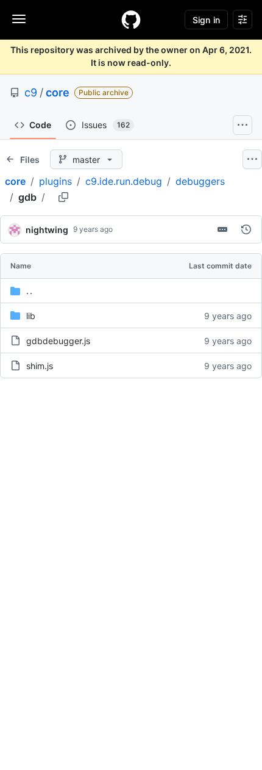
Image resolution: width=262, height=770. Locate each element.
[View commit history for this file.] (246, 229)
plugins (55, 181)
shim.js (39, 366)
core (57, 92)
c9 (30, 92)
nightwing (47, 230)
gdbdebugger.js (58, 341)
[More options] (252, 159)
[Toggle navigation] (19, 19)
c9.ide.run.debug (123, 181)
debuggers (200, 181)
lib (30, 316)
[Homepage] (131, 19)
